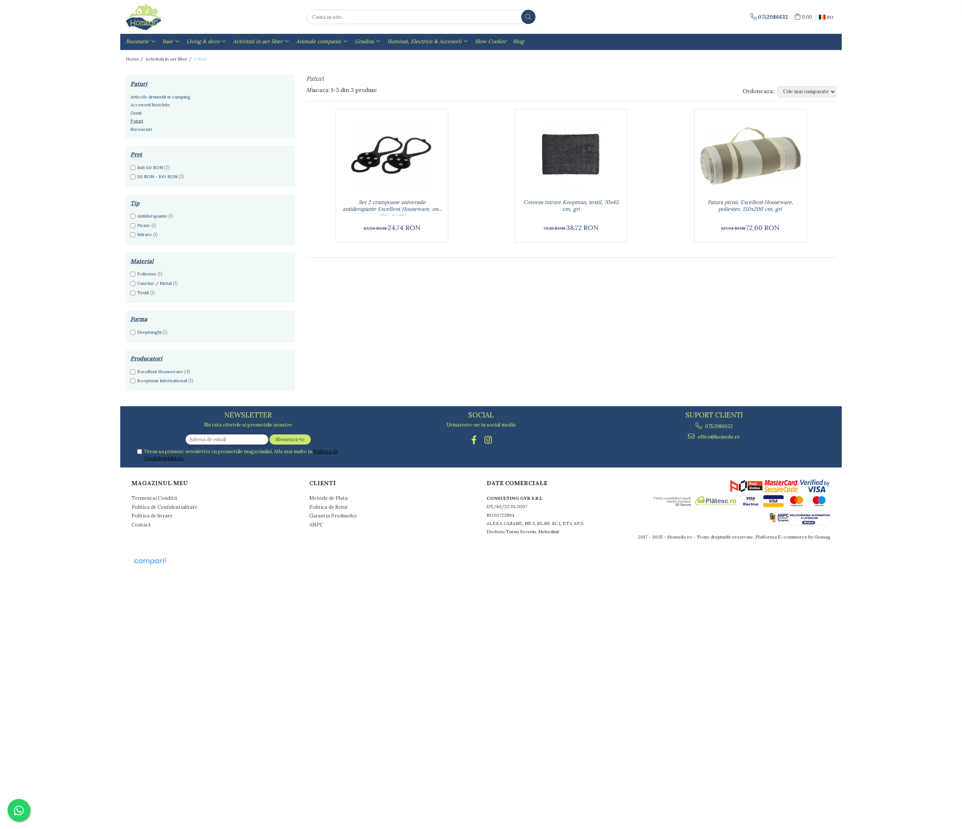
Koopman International (162, 380)
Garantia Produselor (333, 516)
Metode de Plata (328, 498)
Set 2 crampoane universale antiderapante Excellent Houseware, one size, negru (392, 207)
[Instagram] (488, 439)
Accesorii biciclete (150, 104)
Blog (518, 41)
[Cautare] (528, 17)
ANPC (316, 525)
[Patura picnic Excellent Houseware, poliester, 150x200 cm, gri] (750, 156)
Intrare (144, 234)
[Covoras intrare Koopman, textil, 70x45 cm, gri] (571, 156)
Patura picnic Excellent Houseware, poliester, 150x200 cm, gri (750, 205)
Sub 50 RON (150, 167)
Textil (143, 292)
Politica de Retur (328, 507)
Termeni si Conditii (154, 498)
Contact (141, 525)
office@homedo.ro (718, 437)
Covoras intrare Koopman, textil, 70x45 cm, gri (571, 205)
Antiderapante (152, 216)
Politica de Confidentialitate (164, 507)
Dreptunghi (149, 332)
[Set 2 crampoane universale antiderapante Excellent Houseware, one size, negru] (392, 156)
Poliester (146, 274)
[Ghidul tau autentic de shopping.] (149, 561)
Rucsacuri (141, 129)
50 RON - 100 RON (157, 176)
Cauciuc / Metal (154, 283)
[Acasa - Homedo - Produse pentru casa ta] (163, 17)
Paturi (136, 121)
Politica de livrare (152, 516)
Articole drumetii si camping (160, 97)
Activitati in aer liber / (169, 59)
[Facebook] (474, 439)
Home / (135, 59)
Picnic (143, 225)
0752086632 (718, 426)
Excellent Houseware (160, 371)
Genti (136, 113)
